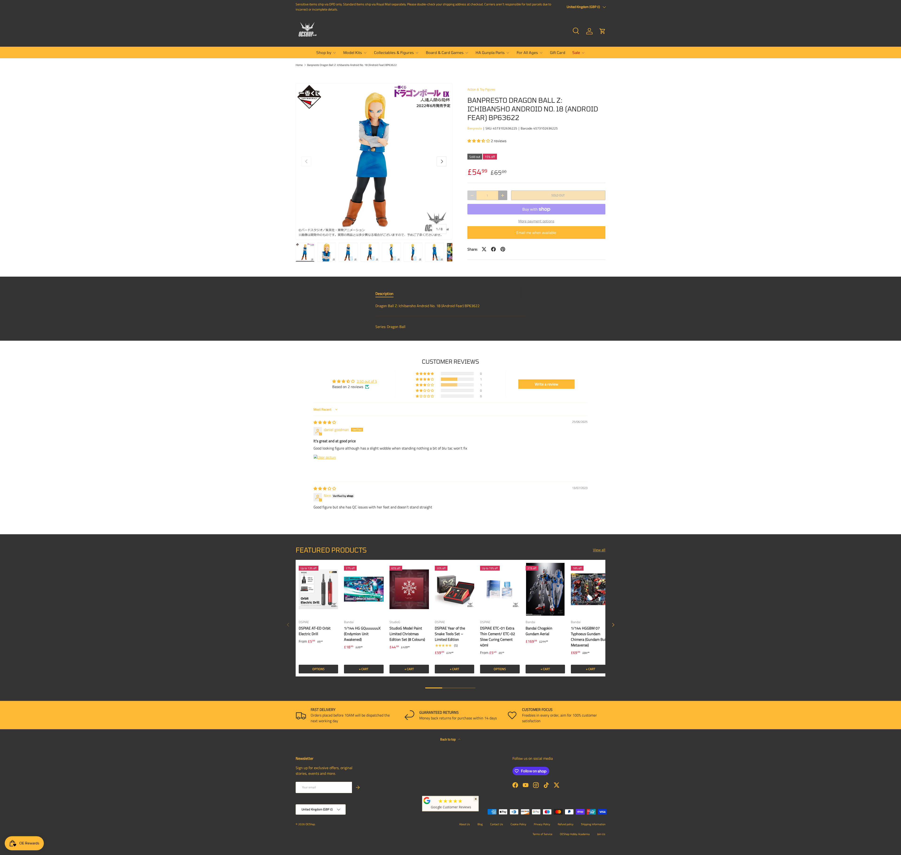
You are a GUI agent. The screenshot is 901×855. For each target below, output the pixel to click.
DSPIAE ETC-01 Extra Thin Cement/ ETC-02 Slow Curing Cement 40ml (497, 636)
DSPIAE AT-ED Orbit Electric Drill (315, 631)
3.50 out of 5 (367, 381)
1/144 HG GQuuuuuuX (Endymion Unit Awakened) (362, 633)
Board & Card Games (445, 52)
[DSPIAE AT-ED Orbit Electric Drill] (318, 589)
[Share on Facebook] (493, 249)
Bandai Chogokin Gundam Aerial (539, 631)
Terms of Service (542, 834)
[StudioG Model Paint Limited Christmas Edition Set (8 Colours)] (409, 589)
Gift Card (557, 52)
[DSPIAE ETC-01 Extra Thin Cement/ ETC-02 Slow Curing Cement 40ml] (499, 589)
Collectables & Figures (394, 52)
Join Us (601, 834)
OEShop (310, 824)
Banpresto (474, 128)
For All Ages (527, 52)
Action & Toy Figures (481, 89)
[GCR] (427, 800)
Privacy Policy (542, 824)
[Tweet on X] (484, 249)
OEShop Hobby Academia (575, 834)
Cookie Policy (518, 824)
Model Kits (352, 52)
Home (299, 65)
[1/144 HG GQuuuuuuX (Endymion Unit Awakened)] (363, 589)
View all (599, 550)
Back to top (448, 739)
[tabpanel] (450, 306)
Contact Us (496, 824)
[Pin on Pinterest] (503, 249)
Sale (576, 52)
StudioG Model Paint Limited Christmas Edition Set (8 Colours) (407, 633)
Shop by (323, 52)
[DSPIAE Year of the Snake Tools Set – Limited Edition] (454, 589)
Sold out (558, 195)
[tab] (384, 293)
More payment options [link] (536, 221)
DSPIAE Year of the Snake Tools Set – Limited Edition (450, 633)
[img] (324, 422)
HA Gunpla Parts (490, 52)
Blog (480, 824)
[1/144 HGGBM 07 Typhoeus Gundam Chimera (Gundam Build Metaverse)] (590, 589)
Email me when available (536, 232)
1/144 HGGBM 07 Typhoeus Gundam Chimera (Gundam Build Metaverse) (590, 636)
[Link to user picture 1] (324, 465)
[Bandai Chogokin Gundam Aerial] (545, 589)
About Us (464, 824)
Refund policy (565, 824)
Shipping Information (593, 824)
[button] (602, 31)
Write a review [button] (546, 384)
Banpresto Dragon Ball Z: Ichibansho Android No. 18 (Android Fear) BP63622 (352, 65)
